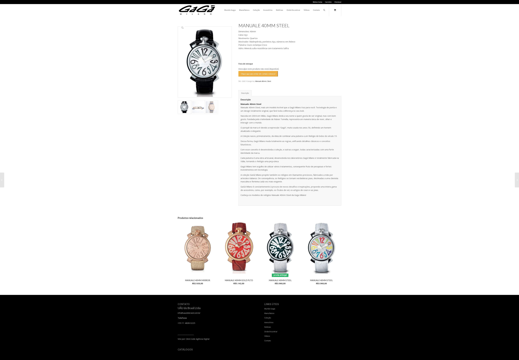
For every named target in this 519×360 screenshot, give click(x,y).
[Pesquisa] (324, 10)
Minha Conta (317, 2)
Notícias (267, 327)
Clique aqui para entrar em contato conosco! (258, 74)
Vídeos (267, 336)
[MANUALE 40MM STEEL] (2, 180)
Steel (269, 81)
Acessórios (268, 322)
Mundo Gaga (269, 308)
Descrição (245, 93)
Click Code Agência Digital (197, 339)
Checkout (337, 2)
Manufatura (269, 313)
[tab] (245, 93)
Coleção (267, 318)
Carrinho (328, 2)
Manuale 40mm (261, 81)
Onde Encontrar (270, 331)
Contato (267, 340)
